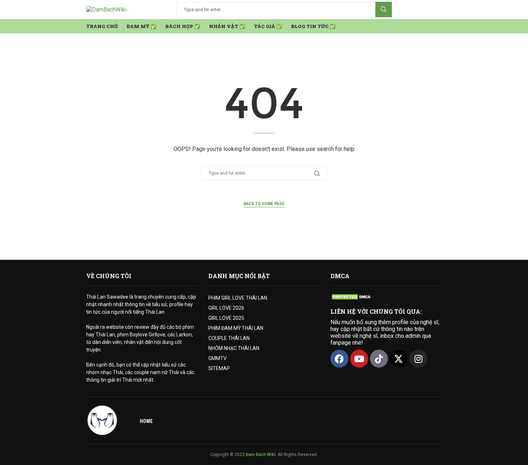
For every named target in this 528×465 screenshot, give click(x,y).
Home (146, 421)
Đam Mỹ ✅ (141, 26)
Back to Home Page (264, 203)
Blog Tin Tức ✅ (313, 26)
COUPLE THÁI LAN (229, 338)
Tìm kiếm (383, 9)
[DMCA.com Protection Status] (352, 296)
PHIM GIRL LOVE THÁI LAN (237, 297)
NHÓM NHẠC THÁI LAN (233, 348)
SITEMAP (219, 368)
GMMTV (217, 358)
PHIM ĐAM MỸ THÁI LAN (235, 328)
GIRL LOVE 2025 (226, 318)
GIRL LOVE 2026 (226, 307)
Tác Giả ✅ (268, 26)
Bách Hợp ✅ (182, 26)
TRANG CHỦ (102, 26)
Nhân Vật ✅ (227, 26)
